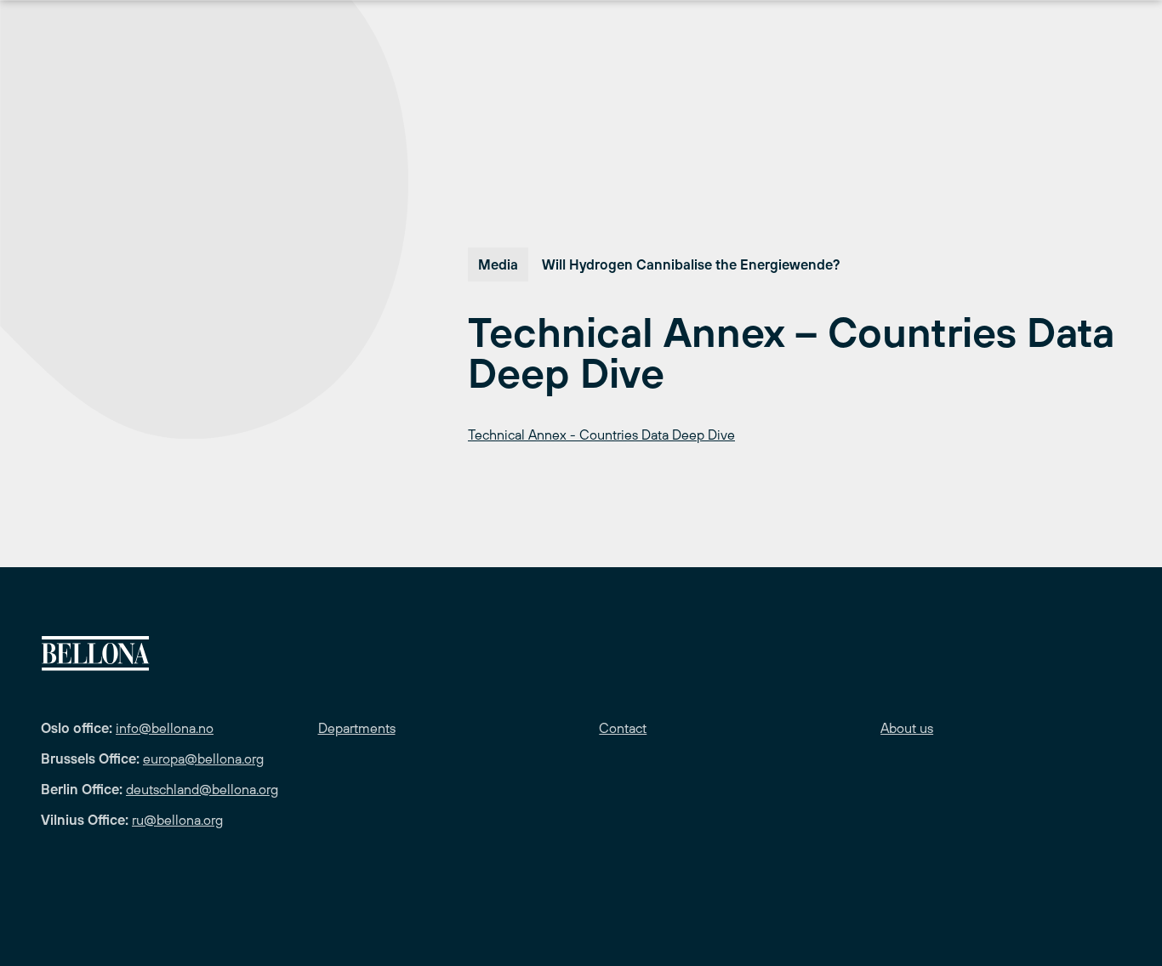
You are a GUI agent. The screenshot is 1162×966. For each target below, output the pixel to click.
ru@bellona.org (177, 819)
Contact (623, 728)
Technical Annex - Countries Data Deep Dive (601, 434)
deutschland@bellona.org (202, 789)
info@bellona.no (165, 728)
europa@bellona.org (203, 758)
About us (906, 728)
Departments (357, 728)
